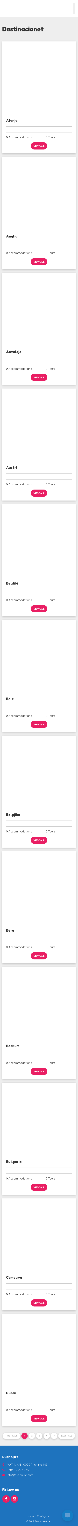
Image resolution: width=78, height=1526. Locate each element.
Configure (43, 1516)
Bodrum (12, 1046)
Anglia (11, 236)
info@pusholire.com (20, 1475)
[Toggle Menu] (74, 8)
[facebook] (6, 1499)
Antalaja (13, 352)
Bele (10, 699)
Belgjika (13, 815)
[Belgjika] (39, 772)
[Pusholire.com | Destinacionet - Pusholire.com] (8, 8)
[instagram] (14, 1499)
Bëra (10, 930)
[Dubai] (39, 1350)
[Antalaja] (39, 309)
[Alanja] (39, 78)
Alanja (11, 120)
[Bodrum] (39, 1003)
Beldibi (12, 583)
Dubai (11, 1393)
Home (30, 1516)
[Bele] (39, 656)
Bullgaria (14, 1162)
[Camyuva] (39, 1235)
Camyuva (14, 1277)
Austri (11, 467)
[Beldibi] (39, 541)
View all (39, 145)
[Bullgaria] (39, 1119)
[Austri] (39, 425)
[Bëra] (39, 888)
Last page (66, 1435)
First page (11, 1435)
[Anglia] (39, 193)
